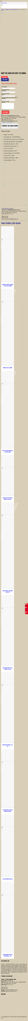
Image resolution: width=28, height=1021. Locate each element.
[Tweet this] (1, 114)
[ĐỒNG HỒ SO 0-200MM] (12, 364)
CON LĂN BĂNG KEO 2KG (8, 878)
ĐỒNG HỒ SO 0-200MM (7, 367)
